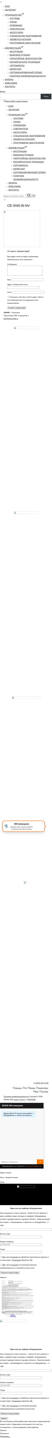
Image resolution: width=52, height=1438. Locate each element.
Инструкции (16, 52)
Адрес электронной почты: (17, 284)
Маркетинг (16, 69)
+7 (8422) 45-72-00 (40, 1083)
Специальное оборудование (26, 36)
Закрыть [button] (3, 1277)
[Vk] (24, 1088)
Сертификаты (17, 66)
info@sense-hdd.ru (11, 319)
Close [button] (2, 1182)
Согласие (14, 1257)
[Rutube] (31, 1088)
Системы (15, 18)
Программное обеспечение (25, 43)
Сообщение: (12, 264)
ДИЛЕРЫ (9, 80)
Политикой (16, 1260)
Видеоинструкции (20, 55)
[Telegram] (17, 1088)
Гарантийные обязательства (26, 59)
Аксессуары (16, 32)
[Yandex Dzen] (42, 1088)
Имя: (9, 280)
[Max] (36, 1092)
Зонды (13, 22)
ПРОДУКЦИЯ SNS (13, 15)
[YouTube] (43, 1092)
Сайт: (9, 292)
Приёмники (16, 25)
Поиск (2, 92)
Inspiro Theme (19, 1100)
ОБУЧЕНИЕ (10, 10)
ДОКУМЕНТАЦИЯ (13, 48)
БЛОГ (7, 6)
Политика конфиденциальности (28, 76)
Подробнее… (5, 1436)
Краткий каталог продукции (25, 62)
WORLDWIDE (11, 83)
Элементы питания (20, 39)
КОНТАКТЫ (10, 87)
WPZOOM (31, 1100)
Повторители (17, 29)
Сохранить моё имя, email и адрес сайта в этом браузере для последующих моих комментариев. (25, 300)
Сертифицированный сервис (26, 73)
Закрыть (4, 1418)
